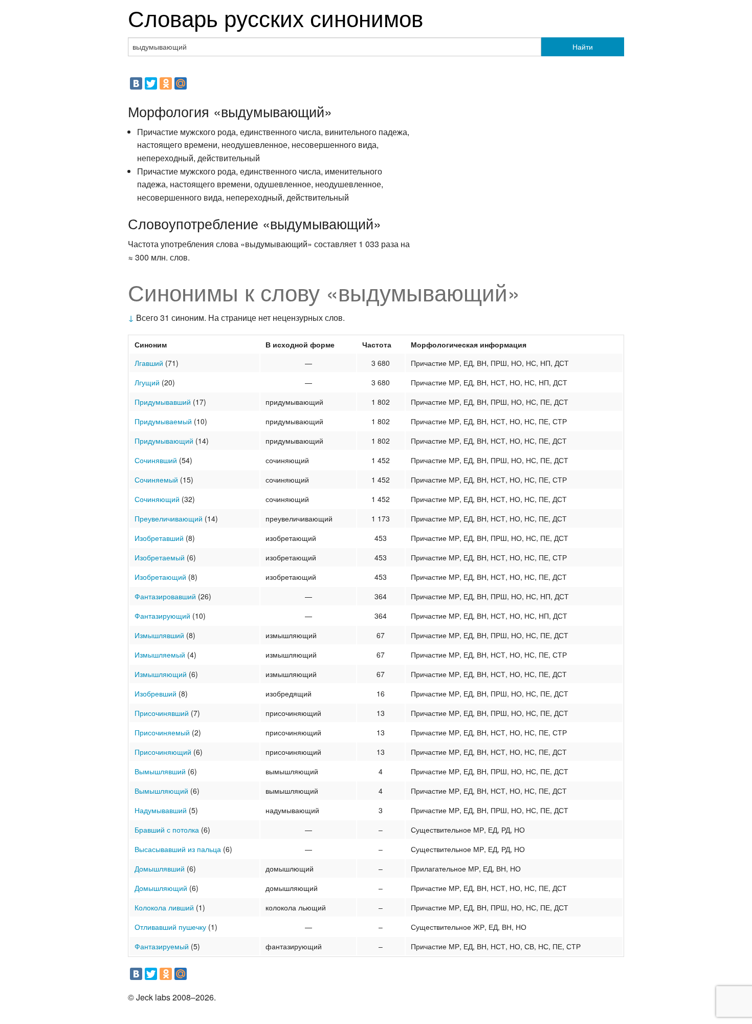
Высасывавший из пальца (178, 849)
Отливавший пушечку (170, 927)
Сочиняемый (156, 479)
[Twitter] (151, 83)
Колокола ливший (164, 907)
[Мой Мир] (180, 83)
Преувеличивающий (169, 518)
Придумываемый (163, 421)
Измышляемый (160, 654)
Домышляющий (161, 888)
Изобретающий (160, 577)
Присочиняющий (163, 752)
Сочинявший (156, 460)
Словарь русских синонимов (275, 17)
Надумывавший (161, 810)
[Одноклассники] (166, 83)
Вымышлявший (160, 771)
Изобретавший (159, 538)
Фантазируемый (162, 946)
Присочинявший (162, 713)
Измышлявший (159, 635)
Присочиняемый (162, 732)
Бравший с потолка (167, 829)
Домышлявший (160, 868)
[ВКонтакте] (136, 83)
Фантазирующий (162, 616)
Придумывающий (164, 440)
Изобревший (155, 693)
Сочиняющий (157, 499)
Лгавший (149, 363)
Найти (582, 46)
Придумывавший (163, 402)
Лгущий (147, 382)
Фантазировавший (165, 596)
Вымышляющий (161, 791)
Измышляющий (161, 674)
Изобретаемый (160, 557)
